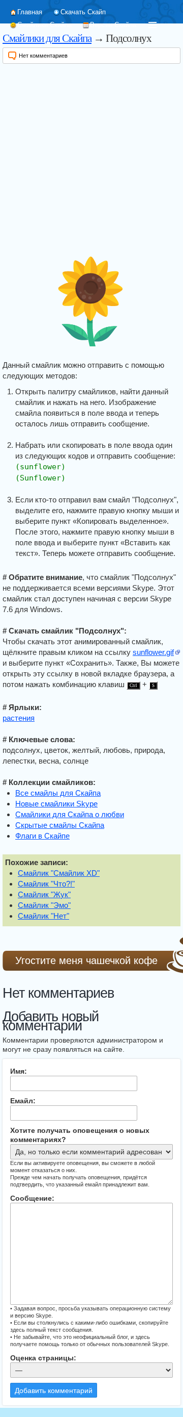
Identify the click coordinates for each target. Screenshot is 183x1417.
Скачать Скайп (83, 12)
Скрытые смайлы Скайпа (59, 825)
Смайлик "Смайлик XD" (59, 873)
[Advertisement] (91, 157)
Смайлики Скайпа (44, 25)
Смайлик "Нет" (43, 916)
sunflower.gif (153, 652)
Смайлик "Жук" (44, 894)
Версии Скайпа (113, 25)
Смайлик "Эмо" (44, 905)
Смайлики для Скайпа (47, 38)
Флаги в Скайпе (42, 835)
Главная (29, 12)
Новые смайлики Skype (56, 803)
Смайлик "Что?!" (46, 883)
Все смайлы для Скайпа (58, 793)
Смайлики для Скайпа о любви (69, 814)
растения (19, 718)
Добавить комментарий (54, 1390)
